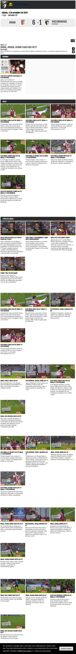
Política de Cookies (24, 651)
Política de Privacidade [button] (43, 651)
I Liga (4, 15)
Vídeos (10, 5)
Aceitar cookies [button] (66, 648)
